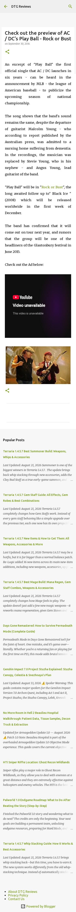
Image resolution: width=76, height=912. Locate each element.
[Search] (70, 6)
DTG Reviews (21, 6)
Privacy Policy (18, 895)
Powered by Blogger (41, 906)
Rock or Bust (52, 187)
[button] (7, 52)
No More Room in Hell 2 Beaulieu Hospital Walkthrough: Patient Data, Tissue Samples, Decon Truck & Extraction (36, 718)
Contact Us (16, 899)
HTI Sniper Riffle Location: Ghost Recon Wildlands (36, 762)
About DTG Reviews (22, 891)
